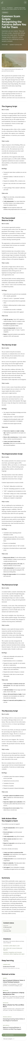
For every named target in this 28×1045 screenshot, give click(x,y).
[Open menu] (25, 2)
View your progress (7, 1039)
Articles (3, 7)
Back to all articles (9, 1035)
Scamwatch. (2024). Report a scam (11, 945)
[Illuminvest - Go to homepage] (2, 2)
